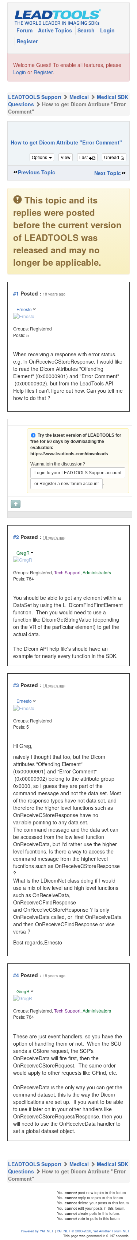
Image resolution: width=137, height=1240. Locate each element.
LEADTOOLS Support (34, 96)
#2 (16, 536)
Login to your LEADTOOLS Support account (77, 472)
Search (86, 30)
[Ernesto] (23, 315)
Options (40, 157)
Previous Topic (36, 172)
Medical (79, 96)
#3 (16, 685)
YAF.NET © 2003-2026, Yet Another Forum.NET (93, 1230)
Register (27, 41)
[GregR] (22, 559)
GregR (23, 553)
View (66, 157)
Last (84, 157)
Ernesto (24, 309)
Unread (112, 157)
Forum (25, 30)
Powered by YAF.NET (37, 1230)
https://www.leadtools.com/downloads (69, 453)
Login (107, 30)
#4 (16, 975)
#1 (16, 293)
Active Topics (55, 30)
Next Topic (107, 173)
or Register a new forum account (66, 483)
